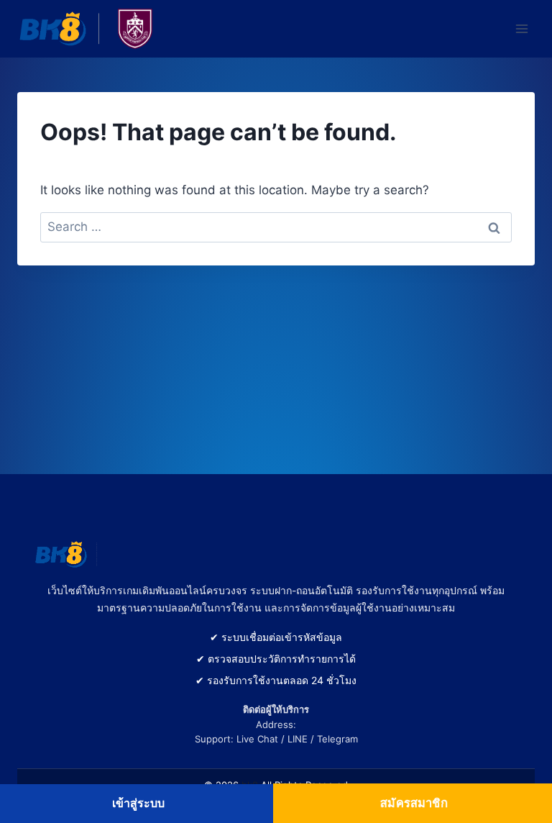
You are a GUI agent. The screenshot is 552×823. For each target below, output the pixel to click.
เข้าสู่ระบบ (138, 803)
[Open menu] (521, 28)
